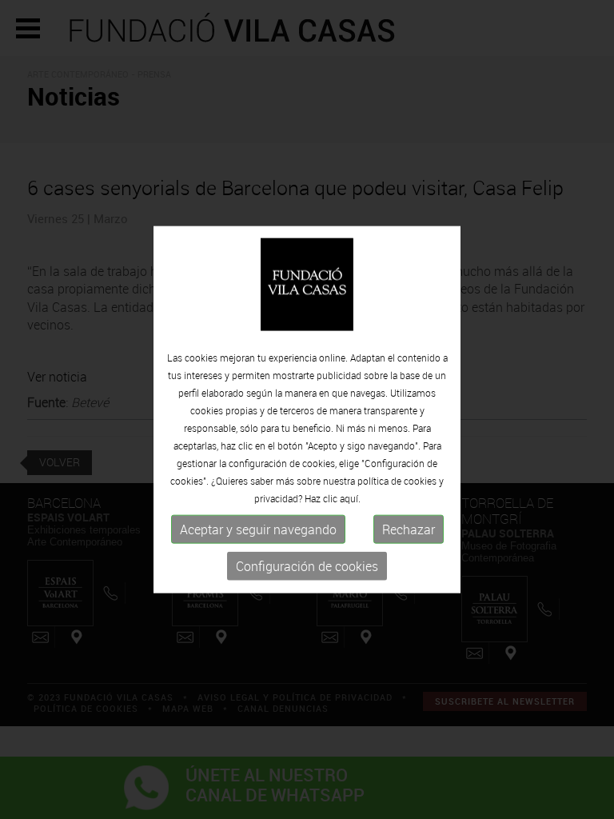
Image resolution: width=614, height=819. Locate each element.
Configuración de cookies (307, 566)
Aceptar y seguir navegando (258, 529)
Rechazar (408, 529)
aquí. (350, 498)
